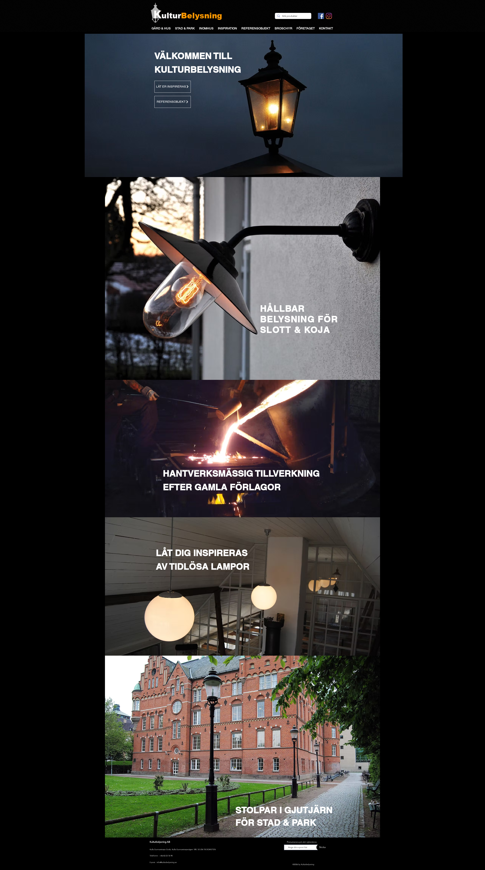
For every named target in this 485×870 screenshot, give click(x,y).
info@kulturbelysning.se (167, 862)
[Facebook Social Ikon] (321, 16)
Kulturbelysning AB (160, 841)
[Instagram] (329, 16)
